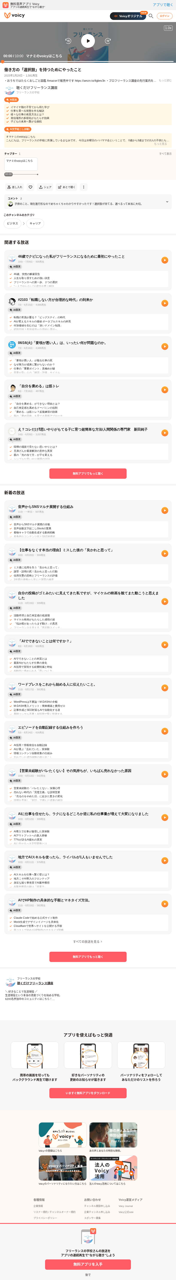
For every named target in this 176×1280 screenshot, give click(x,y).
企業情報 (38, 1206)
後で (88, 1274)
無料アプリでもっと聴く (88, 473)
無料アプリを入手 (88, 1264)
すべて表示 (165, 153)
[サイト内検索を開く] (151, 16)
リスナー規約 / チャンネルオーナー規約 (54, 1212)
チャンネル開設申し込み (97, 1206)
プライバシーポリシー (45, 1218)
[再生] (164, 260)
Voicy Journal (126, 1206)
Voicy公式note (126, 1212)
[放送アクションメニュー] (84, 187)
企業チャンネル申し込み (97, 1212)
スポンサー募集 (92, 1218)
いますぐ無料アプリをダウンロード (88, 1093)
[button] (88, 41)
